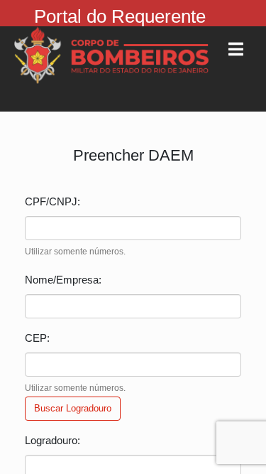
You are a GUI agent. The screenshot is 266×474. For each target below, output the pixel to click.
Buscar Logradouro (72, 408)
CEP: (37, 338)
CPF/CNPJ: (52, 201)
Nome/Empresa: (63, 280)
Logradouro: (52, 440)
